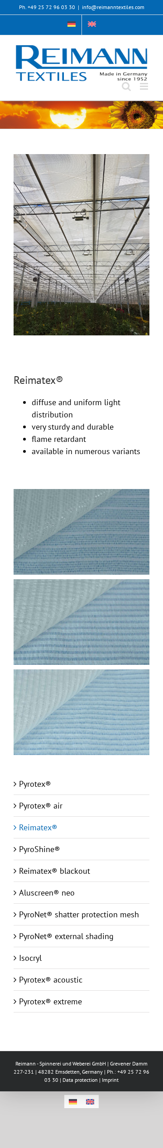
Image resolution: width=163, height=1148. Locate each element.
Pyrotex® (35, 784)
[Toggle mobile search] (126, 86)
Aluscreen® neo (47, 892)
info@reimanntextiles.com (113, 7)
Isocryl (30, 958)
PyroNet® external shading (66, 936)
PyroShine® (39, 849)
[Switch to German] (72, 25)
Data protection (80, 1079)
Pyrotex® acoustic (50, 979)
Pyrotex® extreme (50, 1001)
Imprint (110, 1079)
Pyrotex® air (40, 805)
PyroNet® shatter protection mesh (79, 914)
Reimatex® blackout (54, 871)
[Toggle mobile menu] (144, 86)
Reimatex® (38, 827)
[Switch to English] (90, 1101)
